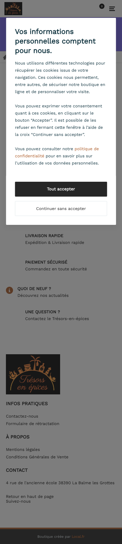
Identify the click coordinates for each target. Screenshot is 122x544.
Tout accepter (61, 189)
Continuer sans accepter (61, 208)
